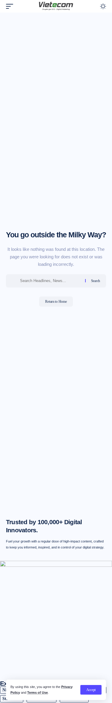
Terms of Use (37, 692)
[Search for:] (50, 280)
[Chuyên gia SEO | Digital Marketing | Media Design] (56, 6)
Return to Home (56, 301)
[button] (91, 690)
